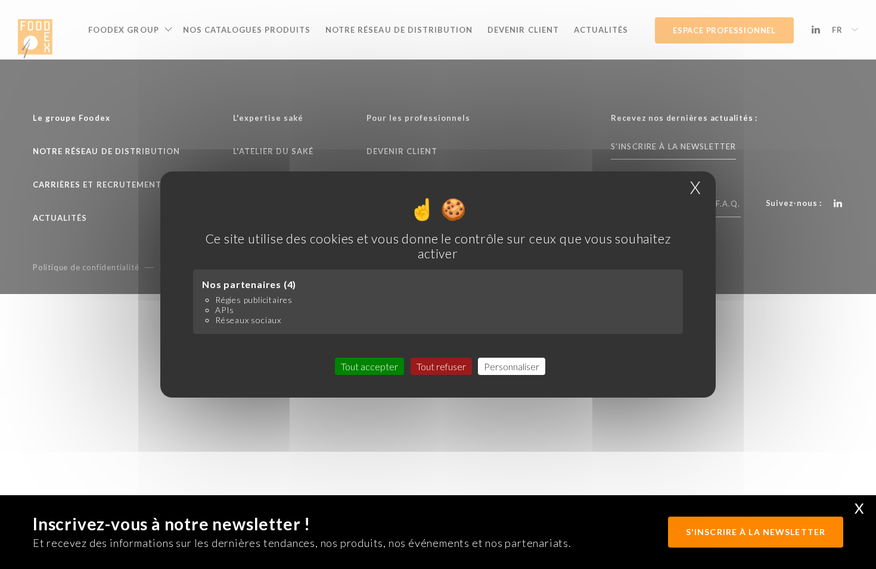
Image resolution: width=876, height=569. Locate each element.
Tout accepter (369, 366)
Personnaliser (511, 366)
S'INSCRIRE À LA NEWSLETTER (755, 532)
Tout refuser (441, 366)
